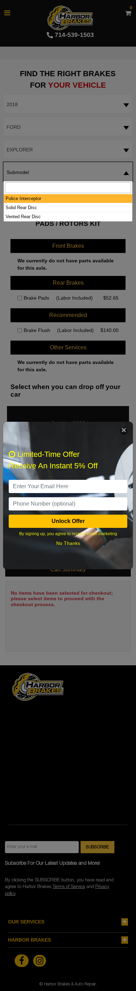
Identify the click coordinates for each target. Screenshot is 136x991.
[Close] (123, 431)
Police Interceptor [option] (23, 198)
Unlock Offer (68, 521)
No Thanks (68, 543)
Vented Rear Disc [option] (23, 216)
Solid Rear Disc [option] (21, 207)
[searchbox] (68, 187)
